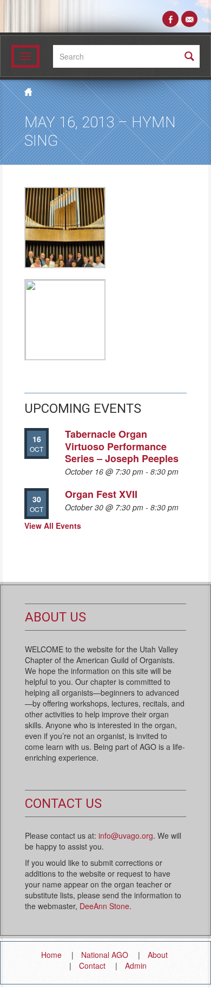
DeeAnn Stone (104, 905)
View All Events (52, 525)
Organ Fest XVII (101, 494)
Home (51, 954)
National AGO (104, 954)
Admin (136, 965)
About (158, 954)
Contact (92, 965)
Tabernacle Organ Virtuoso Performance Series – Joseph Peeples (122, 446)
